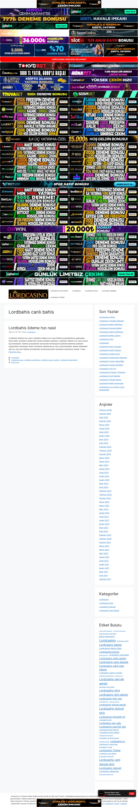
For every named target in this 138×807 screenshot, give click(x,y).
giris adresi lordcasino (119, 631)
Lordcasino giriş (109, 690)
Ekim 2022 (103, 528)
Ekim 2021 (103, 572)
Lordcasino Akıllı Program (110, 350)
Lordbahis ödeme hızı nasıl (32, 328)
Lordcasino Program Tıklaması (112, 372)
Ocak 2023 (104, 517)
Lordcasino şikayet (110, 768)
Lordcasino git (103, 702)
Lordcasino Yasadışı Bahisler (111, 321)
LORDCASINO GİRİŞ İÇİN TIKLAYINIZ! (69, 59)
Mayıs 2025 (104, 425)
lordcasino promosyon (106, 735)
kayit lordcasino (107, 636)
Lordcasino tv (117, 741)
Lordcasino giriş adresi (113, 694)
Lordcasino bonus (109, 651)
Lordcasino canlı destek (113, 662)
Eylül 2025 (103, 417)
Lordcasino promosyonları (109, 738)
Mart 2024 (103, 465)
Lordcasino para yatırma (109, 730)
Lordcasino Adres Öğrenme (111, 332)
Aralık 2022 (104, 520)
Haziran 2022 (105, 542)
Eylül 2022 (103, 531)
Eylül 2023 (103, 487)
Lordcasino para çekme (109, 732)
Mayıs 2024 (104, 458)
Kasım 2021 (104, 568)
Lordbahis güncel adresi (68, 360)
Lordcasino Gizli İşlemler (109, 376)
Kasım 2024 (104, 436)
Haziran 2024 (105, 454)
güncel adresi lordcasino (107, 634)
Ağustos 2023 (105, 491)
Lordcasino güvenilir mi (112, 716)
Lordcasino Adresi (107, 317)
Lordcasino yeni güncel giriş (109, 762)
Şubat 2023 (104, 513)
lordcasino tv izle (105, 747)
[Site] (34, 101)
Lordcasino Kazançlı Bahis (110, 328)
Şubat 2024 (104, 469)
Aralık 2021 (104, 564)
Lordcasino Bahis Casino (110, 336)
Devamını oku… (15, 352)
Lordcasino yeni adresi (107, 754)
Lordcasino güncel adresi (112, 704)
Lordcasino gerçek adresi (111, 681)
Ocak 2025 (104, 432)
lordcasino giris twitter (107, 687)
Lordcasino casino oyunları (110, 673)
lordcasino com (118, 676)
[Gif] (69, 139)
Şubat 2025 (104, 428)
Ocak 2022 (104, 561)
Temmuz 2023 (105, 495)
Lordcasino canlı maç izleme (111, 667)
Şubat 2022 (104, 557)
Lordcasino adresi (110, 644)
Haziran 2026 (105, 414)
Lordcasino (76, 291)
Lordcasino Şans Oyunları (110, 347)
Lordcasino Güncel (114, 702)
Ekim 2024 (103, 439)
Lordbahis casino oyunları (50, 360)
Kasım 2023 (104, 480)
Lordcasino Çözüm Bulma (110, 380)
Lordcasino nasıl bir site (112, 726)
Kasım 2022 (104, 524)
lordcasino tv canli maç (108, 744)
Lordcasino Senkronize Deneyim (113, 358)
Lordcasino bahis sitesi (110, 648)
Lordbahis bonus (17, 360)
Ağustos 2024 (105, 447)
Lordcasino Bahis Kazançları (111, 383)
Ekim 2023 (103, 484)
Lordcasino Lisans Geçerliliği (111, 361)
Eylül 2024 (103, 443)
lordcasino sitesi (104, 741)
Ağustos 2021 (105, 579)
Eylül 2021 (103, 575)
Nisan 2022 (104, 550)
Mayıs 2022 (104, 546)
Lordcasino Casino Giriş (109, 354)
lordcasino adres (123, 641)
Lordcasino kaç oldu (110, 723)
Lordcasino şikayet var (106, 774)
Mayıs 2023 (104, 502)
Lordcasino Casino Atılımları (111, 365)
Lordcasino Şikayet (109, 291)
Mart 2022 (103, 553)
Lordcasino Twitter (57, 297)
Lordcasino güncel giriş (111, 711)
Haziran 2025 (105, 421)
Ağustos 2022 (105, 535)
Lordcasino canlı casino (112, 658)
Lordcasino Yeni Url (107, 369)
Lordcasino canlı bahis (119, 655)
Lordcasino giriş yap (110, 698)
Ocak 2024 (104, 473)
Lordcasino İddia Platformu (111, 324)
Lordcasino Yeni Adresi (59, 291)
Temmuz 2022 (105, 539)
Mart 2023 (103, 509)
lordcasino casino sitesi (106, 676)
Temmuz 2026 (105, 410)
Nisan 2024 (104, 461)
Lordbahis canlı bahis (32, 360)
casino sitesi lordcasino (105, 631)
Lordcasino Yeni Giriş (106, 756)
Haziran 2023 (105, 498)
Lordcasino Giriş (91, 291)
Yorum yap (15, 362)
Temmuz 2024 (105, 450)
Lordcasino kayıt (105, 720)
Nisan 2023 (104, 506)
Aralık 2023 (104, 476)
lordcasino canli (103, 655)
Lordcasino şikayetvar (109, 771)
